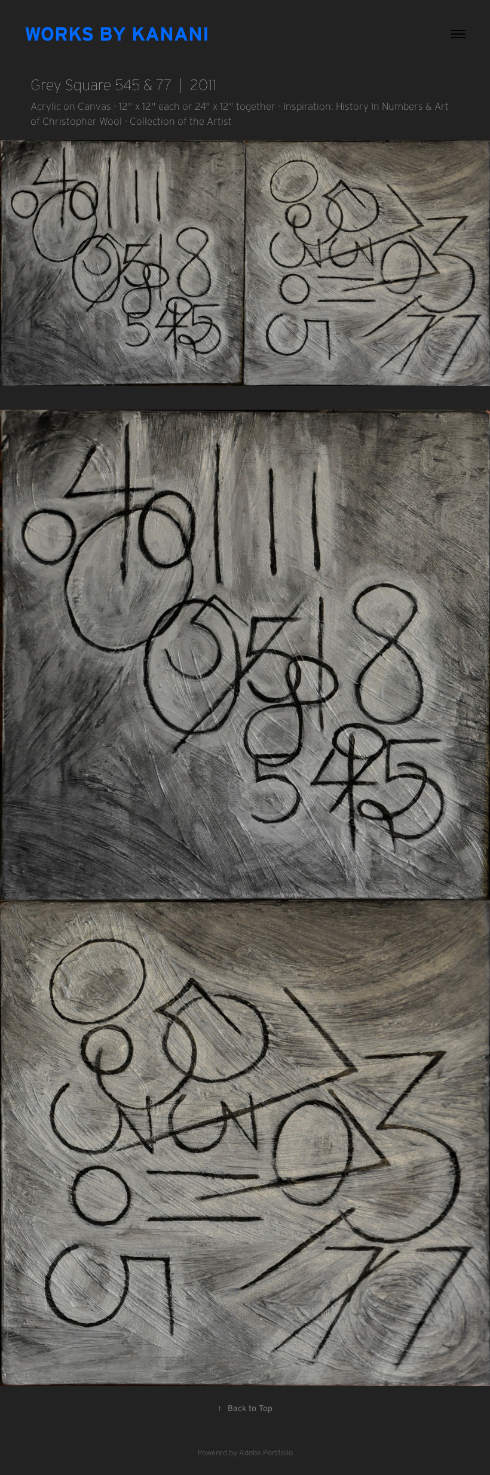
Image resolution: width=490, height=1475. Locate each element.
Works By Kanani (116, 33)
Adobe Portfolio (266, 1452)
